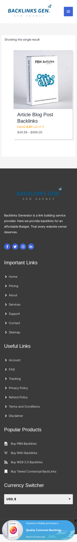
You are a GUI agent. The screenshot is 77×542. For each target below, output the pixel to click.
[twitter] (15, 246)
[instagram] (23, 246)
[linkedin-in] (31, 246)
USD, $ (11, 499)
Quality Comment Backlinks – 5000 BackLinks (47, 530)
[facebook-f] (7, 246)
